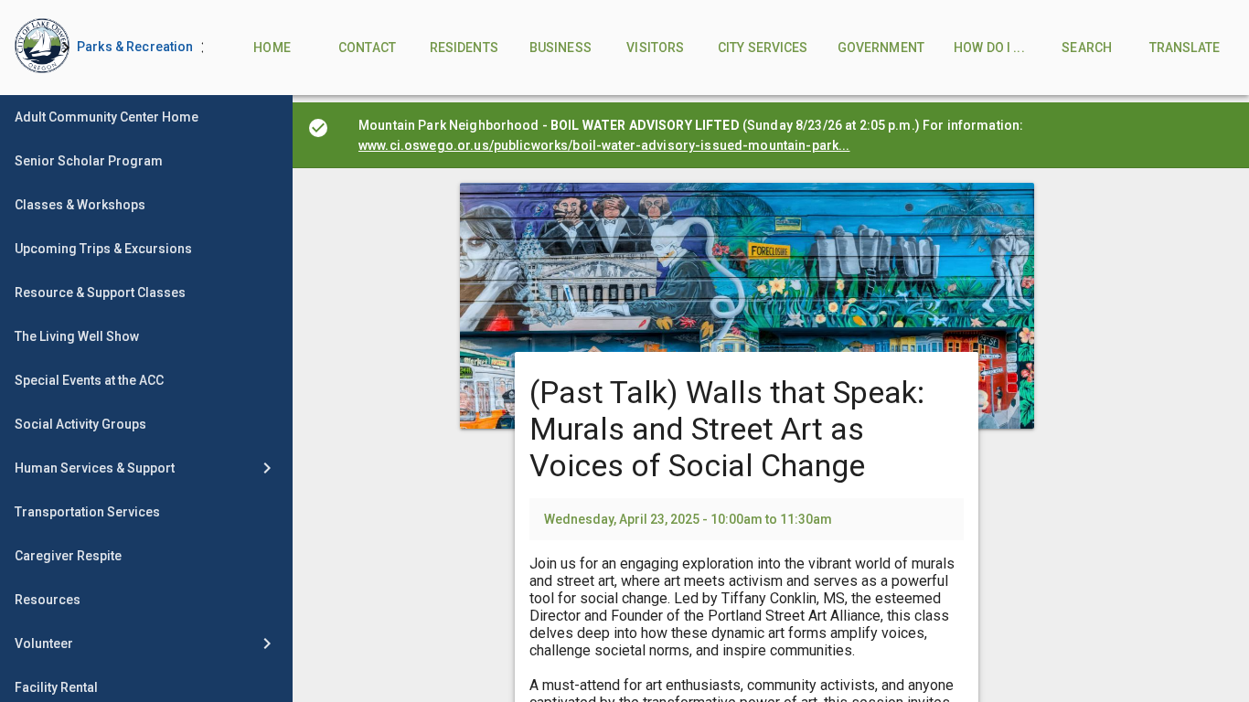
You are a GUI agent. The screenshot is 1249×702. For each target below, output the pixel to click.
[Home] (27, 47)
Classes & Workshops (80, 204)
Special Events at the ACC (89, 380)
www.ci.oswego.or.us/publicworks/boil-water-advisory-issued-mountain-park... (604, 145)
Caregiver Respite (68, 555)
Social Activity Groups (80, 424)
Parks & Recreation (135, 46)
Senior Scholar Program (89, 161)
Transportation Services (87, 512)
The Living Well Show (77, 336)
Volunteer (44, 643)
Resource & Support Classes (100, 292)
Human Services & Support (95, 468)
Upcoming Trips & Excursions (103, 248)
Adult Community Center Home (106, 117)
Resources (47, 599)
